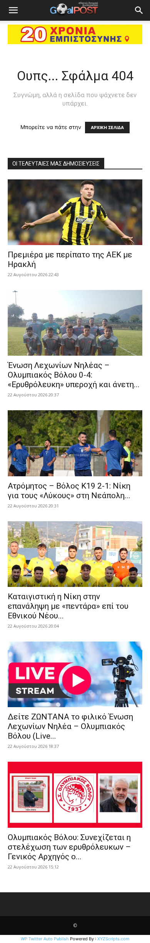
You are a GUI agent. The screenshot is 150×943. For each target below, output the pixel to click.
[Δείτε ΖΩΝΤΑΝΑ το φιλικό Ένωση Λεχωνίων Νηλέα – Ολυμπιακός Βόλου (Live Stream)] (75, 674)
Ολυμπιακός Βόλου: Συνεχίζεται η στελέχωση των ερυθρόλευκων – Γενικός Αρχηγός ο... (69, 847)
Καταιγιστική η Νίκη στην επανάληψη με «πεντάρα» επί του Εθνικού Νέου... (68, 606)
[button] (13, 10)
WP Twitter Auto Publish (45, 938)
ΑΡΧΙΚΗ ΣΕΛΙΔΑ (107, 127)
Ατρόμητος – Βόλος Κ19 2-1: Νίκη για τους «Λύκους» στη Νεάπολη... (69, 490)
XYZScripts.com (113, 938)
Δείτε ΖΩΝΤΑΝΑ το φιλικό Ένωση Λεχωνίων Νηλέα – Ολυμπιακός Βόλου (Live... (70, 726)
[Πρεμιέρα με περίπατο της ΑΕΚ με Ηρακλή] (75, 212)
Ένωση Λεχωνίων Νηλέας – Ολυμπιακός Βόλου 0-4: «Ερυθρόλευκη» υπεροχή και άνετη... (74, 375)
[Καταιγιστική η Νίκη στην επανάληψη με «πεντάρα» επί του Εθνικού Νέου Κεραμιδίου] (75, 554)
